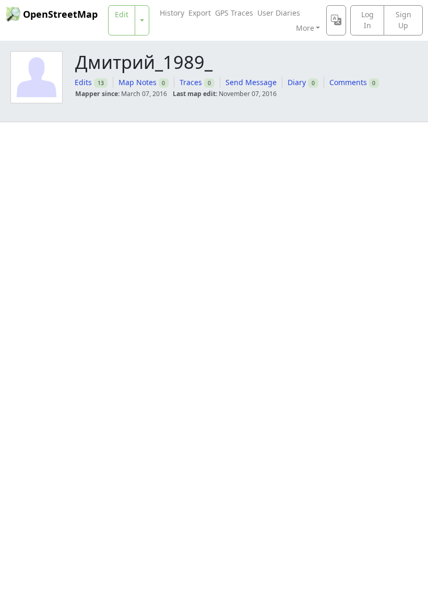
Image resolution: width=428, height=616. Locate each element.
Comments (348, 82)
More (305, 28)
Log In (367, 19)
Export (199, 13)
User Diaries (278, 13)
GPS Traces (234, 13)
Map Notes (137, 82)
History (172, 13)
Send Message (251, 82)
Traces (191, 82)
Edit (121, 14)
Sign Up (403, 19)
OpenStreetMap (60, 14)
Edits (83, 82)
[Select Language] (336, 20)
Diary (297, 82)
